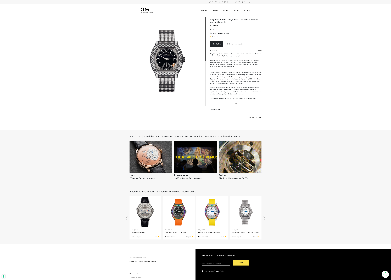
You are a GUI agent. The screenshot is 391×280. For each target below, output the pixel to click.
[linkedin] (253, 117)
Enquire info (217, 44)
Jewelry (215, 10)
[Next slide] (264, 218)
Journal (236, 10)
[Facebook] (131, 273)
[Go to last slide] (126, 218)
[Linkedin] (138, 273)
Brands (225, 10)
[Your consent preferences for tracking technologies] (3, 276)
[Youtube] (141, 273)
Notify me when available (235, 44)
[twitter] (256, 117)
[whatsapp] (260, 117)
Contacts (153, 261)
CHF (239, 2)
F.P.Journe (214, 25)
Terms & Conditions (144, 261)
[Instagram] (134, 273)
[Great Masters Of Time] (147, 10)
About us (247, 10)
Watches (204, 10)
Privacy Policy (134, 261)
